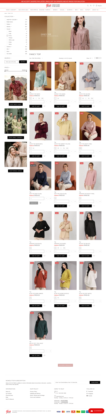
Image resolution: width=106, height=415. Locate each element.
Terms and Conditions (35, 397)
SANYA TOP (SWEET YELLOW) (62, 144)
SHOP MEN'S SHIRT (15, 104)
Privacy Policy (33, 391)
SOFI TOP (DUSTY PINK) (85, 144)
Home (6, 13)
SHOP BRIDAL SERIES (15, 171)
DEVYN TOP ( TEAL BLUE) (36, 343)
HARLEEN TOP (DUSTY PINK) (86, 193)
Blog (7, 397)
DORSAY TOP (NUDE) (59, 94)
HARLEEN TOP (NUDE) (60, 243)
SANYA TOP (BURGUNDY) (36, 144)
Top (30, 92)
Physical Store (9, 395)
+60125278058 (64, 400)
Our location (9, 393)
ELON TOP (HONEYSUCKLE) (61, 293)
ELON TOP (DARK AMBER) (36, 293)
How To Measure (10, 399)
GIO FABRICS (53, 5)
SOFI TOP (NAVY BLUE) (35, 193)
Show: (88, 58)
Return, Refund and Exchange (37, 395)
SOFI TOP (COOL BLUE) (60, 193)
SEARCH (23, 61)
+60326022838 (64, 402)
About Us (8, 391)
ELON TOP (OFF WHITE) (85, 293)
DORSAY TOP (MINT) (34, 94)
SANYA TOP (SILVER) (84, 94)
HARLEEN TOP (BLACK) (35, 243)
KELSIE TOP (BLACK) (84, 243)
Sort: (30, 58)
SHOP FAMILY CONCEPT (16, 137)
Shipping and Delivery (35, 393)
